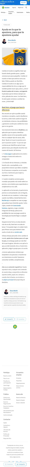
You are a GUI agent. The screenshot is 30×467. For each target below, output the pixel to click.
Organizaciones (20, 383)
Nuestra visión (7, 376)
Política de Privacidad (6, 435)
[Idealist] (5, 7)
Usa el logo (6, 385)
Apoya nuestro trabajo (7, 389)
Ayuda (5, 423)
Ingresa (14, 7)
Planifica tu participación (7, 382)
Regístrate (20, 7)
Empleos (18, 378)
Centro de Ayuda (7, 415)
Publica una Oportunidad (6, 398)
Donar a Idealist (20, 403)
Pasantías (19, 381)
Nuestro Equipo (20, 400)
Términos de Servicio (6, 430)
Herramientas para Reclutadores (8, 411)
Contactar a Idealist (6, 426)
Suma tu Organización (7, 403)
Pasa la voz (6, 378)
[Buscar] (26, 7)
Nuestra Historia (20, 397)
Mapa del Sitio (7, 438)
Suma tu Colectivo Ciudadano (8, 407)
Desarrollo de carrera (20, 387)
